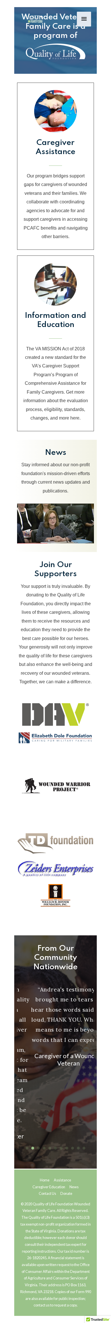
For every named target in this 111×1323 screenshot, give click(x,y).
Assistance (62, 1180)
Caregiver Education (48, 1187)
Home (45, 1180)
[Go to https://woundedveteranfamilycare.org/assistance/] (55, 166)
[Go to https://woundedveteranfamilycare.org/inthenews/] (55, 473)
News (74, 1187)
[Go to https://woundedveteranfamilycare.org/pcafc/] (55, 343)
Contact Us (47, 1193)
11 (84, 1148)
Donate (66, 1193)
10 (78, 1148)
